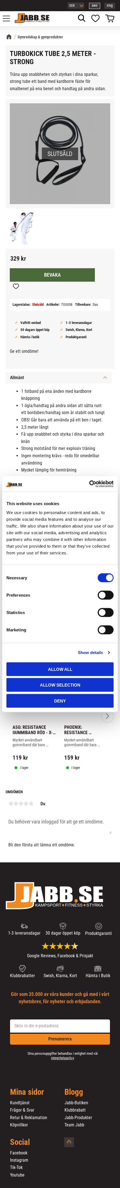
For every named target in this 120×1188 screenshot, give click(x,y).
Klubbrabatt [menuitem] (75, 1110)
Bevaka (52, 275)
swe (95, 5)
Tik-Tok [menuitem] (16, 1167)
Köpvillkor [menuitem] (19, 1125)
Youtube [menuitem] (17, 1175)
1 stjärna (10, 803)
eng (110, 5)
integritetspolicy (62, 1058)
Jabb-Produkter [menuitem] (78, 1117)
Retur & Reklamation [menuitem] (28, 1117)
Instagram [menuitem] (19, 1160)
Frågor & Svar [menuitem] (22, 1110)
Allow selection (60, 685)
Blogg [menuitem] (73, 1092)
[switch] (106, 595)
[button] (9, 18)
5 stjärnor (30, 803)
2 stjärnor (15, 803)
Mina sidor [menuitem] (27, 1092)
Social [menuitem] (20, 1142)
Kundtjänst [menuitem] (20, 1102)
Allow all (60, 669)
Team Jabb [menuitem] (74, 1125)
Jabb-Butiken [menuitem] (76, 1102)
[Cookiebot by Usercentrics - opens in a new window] (89, 483)
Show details (90, 652)
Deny (60, 700)
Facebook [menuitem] (18, 1153)
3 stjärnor (20, 803)
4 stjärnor (25, 803)
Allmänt (17, 377)
